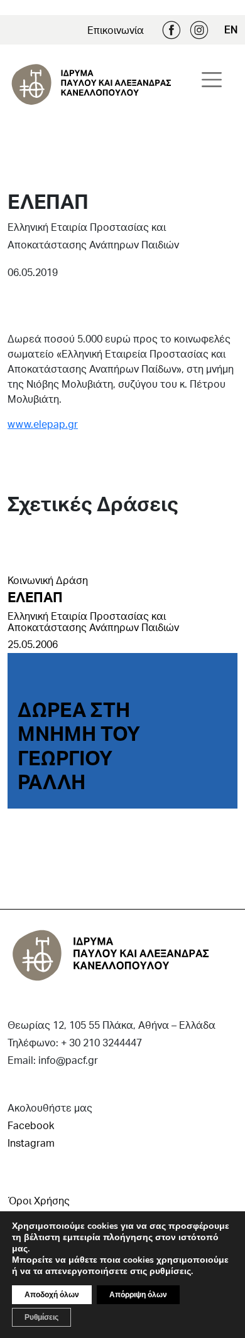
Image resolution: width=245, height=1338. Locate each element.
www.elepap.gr (43, 423)
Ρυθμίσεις (41, 1317)
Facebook (171, 30)
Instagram (199, 30)
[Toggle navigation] (212, 80)
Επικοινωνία (115, 29)
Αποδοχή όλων (51, 1295)
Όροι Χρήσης (39, 1200)
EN (230, 29)
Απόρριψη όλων (138, 1295)
